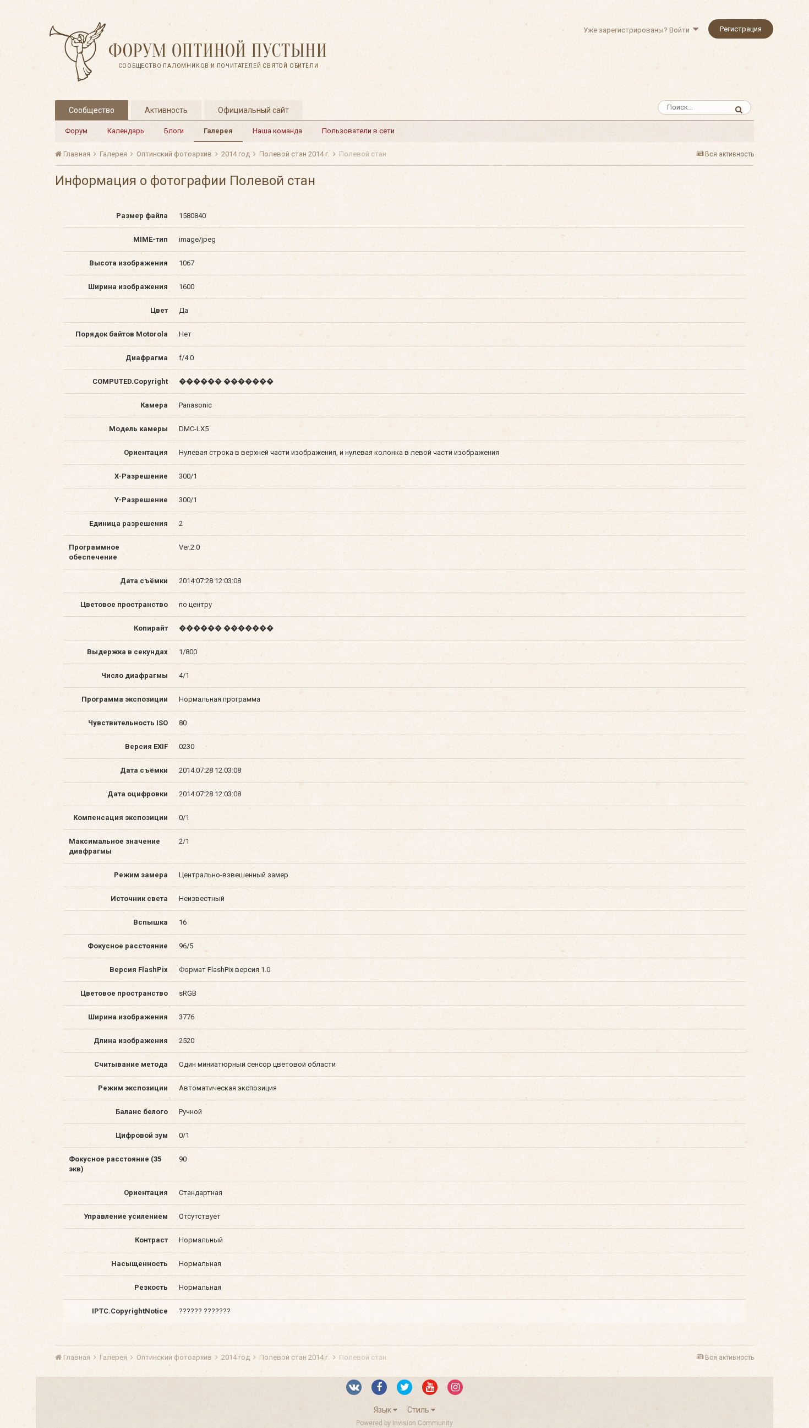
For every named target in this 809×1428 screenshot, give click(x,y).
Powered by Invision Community (404, 1423)
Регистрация (741, 29)
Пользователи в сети (358, 131)
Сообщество (91, 110)
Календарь (125, 131)
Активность (166, 110)
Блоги (174, 131)
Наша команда (277, 131)
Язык (383, 1409)
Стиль (419, 1409)
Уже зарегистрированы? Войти (638, 30)
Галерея (218, 131)
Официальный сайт (253, 110)
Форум (76, 131)
